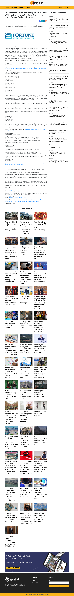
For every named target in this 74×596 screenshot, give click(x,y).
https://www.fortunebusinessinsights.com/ (18, 197)
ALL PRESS (21, 7)
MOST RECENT (14, 7)
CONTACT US (29, 7)
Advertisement (35, 584)
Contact (34, 585)
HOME (7, 7)
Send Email (10, 190)
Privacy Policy (35, 582)
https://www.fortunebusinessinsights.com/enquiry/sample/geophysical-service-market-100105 (25, 68)
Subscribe (59, 586)
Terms (33, 580)
